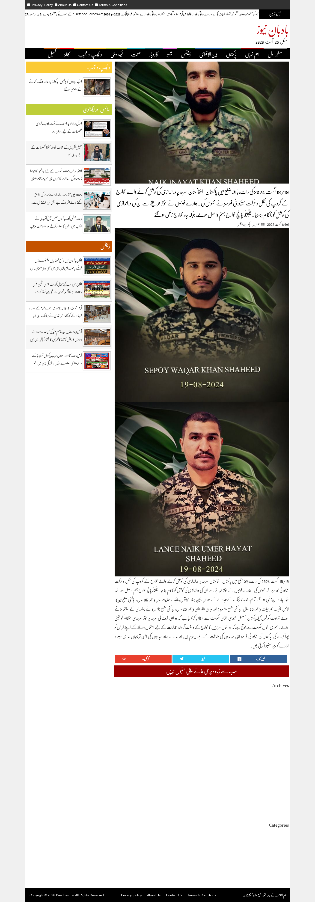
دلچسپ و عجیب (90, 54)
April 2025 (282, 759)
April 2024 (282, 809)
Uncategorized (279, 832)
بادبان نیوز (273, 29)
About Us (64, 5)
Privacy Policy (42, 5)
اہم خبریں (252, 54)
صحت (136, 54)
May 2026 (282, 705)
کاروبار (153, 54)
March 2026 (281, 713)
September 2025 (278, 738)
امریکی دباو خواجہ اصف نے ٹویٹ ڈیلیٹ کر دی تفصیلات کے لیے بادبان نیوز (59, 127)
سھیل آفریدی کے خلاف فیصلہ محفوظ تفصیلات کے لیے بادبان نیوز (56, 151)
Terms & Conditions (113, 5)
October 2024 (280, 784)
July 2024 (283, 796)
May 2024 (282, 804)
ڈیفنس (186, 54)
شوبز (169, 54)
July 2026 (283, 696)
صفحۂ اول (275, 54)
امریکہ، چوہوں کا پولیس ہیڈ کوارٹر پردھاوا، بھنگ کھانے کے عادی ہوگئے (55, 85)
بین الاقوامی (208, 54)
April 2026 (282, 709)
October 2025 (280, 734)
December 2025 (279, 726)
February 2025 (279, 767)
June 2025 (282, 750)
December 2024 (279, 775)
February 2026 (279, 717)
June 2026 (282, 701)
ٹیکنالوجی (116, 54)
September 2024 (278, 788)
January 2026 (280, 721)
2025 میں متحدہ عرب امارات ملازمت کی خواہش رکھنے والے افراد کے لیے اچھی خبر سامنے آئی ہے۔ (56, 198)
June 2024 (282, 800)
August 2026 (281, 692)
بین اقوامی (284, 840)
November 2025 (279, 730)
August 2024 (281, 792)
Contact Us (85, 5)
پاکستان (231, 54)
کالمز (67, 54)
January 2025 (280, 771)
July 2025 (283, 746)
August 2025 (281, 742)
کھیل (52, 54)
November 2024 (279, 779)
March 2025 (281, 763)
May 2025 (282, 755)
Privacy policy (131, 895)
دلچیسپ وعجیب (281, 853)
